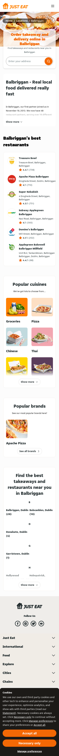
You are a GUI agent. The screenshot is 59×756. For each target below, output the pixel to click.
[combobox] (25, 61)
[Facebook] (17, 623)
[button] (48, 61)
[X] (33, 623)
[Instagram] (25, 623)
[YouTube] (41, 623)
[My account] (52, 6)
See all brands (27, 451)
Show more (12, 121)
